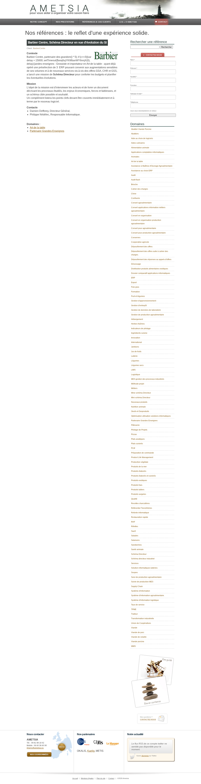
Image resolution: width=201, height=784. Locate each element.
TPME (133, 609)
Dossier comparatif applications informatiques (150, 273)
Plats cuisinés (137, 443)
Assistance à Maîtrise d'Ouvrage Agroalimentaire (151, 166)
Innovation (135, 338)
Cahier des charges (139, 189)
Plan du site (101, 778)
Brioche (134, 184)
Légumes (135, 361)
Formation (135, 292)
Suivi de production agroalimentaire (146, 577)
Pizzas (134, 434)
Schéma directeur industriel (143, 559)
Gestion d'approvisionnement (143, 301)
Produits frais (136, 485)
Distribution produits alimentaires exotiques (149, 269)
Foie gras (135, 287)
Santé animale (137, 549)
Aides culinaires (138, 143)
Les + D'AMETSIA (129, 22)
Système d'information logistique (145, 600)
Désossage (136, 264)
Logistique (135, 374)
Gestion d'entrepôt (139, 305)
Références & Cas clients (97, 22)
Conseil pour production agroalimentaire (148, 233)
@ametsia (145, 756)
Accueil (75, 778)
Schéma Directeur (139, 554)
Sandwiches (136, 545)
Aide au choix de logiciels (142, 138)
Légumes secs (137, 365)
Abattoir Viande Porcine (141, 129)
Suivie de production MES (142, 582)
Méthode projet (137, 384)
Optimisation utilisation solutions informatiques (151, 416)
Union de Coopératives (141, 623)
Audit (133, 175)
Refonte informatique (140, 513)
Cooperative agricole (140, 242)
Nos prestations (65, 22)
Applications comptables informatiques (147, 152)
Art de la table (37, 127)
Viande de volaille (139, 637)
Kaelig (91, 751)
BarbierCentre (39, 48)
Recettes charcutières (140, 503)
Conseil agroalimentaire (141, 203)
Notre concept (38, 22)
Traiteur (134, 614)
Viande (134, 628)
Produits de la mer (139, 467)
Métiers (134, 388)
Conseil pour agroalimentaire (143, 228)
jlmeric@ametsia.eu (35, 748)
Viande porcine (137, 641)
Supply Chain (137, 586)
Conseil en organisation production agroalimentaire (146, 222)
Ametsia (59, 10)
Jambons (135, 347)
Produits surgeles (138, 494)
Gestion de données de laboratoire (146, 310)
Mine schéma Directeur (141, 393)
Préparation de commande (142, 453)
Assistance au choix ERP (141, 171)
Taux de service (137, 605)
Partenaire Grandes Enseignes (47, 131)
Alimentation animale (140, 148)
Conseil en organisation (141, 216)
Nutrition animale (138, 407)
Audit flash (135, 180)
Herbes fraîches (138, 324)
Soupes (134, 572)
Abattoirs (135, 134)
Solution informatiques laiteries (144, 568)
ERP (133, 278)
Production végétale (139, 462)
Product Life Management (142, 457)
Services (135, 563)
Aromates (135, 157)
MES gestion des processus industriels (147, 379)
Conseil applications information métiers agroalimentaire (148, 209)
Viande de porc (137, 632)
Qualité (134, 499)
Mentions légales (87, 778)
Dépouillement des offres (141, 247)
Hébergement (137, 319)
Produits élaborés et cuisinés (143, 476)
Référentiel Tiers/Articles (141, 508)
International (136, 342)
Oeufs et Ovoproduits (140, 411)
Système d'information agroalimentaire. (147, 595)
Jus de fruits (136, 351)
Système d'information (140, 591)
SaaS (133, 531)
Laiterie (134, 356)
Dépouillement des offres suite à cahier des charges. (149, 253)
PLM (133, 448)
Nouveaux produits (139, 402)
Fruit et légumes (138, 296)
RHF (133, 522)
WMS (133, 646)
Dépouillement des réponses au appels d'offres (151, 259)
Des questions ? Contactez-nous (152, 719)
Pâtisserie (135, 425)
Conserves (135, 237)
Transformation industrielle (142, 618)
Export (134, 282)
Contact (159, 22)
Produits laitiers (137, 490)
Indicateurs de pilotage (141, 328)
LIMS (133, 370)
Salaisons (135, 540)
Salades (134, 536)
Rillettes (134, 526)
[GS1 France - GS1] (83, 744)
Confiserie (135, 198)
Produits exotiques (139, 480)
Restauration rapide (139, 517)
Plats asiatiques (138, 439)
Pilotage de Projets (139, 430)
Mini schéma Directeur (140, 397)
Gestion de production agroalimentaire (147, 315)
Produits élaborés (138, 471)
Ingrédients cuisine (139, 333)
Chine (133, 194)
